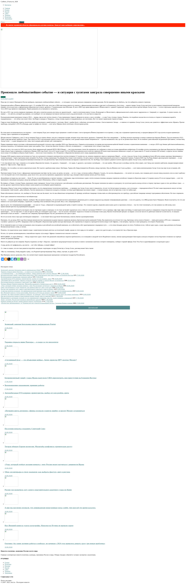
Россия (7, 12)
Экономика (8, 18)
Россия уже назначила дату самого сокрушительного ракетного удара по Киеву (27, 289)
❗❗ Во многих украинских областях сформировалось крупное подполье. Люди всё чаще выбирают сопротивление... (43, 25)
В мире (7, 10)
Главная (7, 8)
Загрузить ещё (93, 307)
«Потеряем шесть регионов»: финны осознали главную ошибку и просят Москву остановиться (32, 280)
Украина (7, 15)
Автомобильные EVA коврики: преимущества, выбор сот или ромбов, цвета (26, 279)
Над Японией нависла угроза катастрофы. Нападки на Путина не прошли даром (27, 293)
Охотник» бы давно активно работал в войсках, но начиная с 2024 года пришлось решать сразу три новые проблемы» (40, 294)
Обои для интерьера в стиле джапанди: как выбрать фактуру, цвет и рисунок (26, 287)
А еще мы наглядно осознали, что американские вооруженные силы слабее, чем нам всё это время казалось (36, 291)
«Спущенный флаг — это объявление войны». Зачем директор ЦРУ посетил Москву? (29, 273)
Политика (8, 17)
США (6, 13)
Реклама (7, 566)
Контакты (8, 5)
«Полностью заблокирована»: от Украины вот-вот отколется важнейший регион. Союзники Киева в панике (37, 303)
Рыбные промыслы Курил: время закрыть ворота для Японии (21, 301)
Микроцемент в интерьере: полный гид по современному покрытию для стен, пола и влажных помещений (36, 298)
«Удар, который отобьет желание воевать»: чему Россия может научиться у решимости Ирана (32, 286)
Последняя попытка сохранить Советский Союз (17, 282)
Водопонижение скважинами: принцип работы (16, 277)
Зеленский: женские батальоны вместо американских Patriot (21, 270)
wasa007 (11, 99)
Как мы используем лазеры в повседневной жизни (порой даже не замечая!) (26, 296)
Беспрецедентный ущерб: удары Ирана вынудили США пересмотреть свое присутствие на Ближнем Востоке (37, 275)
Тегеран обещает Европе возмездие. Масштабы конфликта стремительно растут (27, 284)
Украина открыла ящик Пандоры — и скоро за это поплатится (21, 272)
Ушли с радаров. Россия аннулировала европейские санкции (21, 300)
